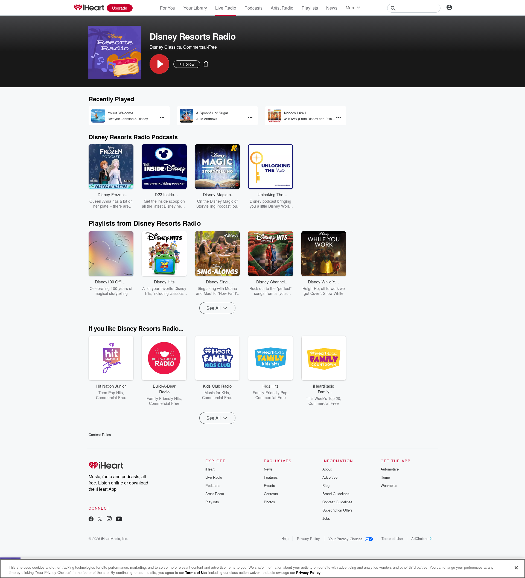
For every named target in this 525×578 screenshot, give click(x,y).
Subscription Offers (337, 510)
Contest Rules (100, 434)
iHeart (210, 469)
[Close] (516, 568)
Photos (269, 501)
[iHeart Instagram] (109, 519)
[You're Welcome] (98, 116)
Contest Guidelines (337, 501)
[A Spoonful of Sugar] (186, 116)
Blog (325, 485)
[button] (159, 64)
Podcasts (253, 8)
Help (284, 538)
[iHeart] (88, 7)
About (327, 469)
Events (269, 485)
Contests (271, 493)
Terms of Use (392, 538)
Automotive (390, 469)
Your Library (195, 8)
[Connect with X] (100, 519)
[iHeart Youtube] (119, 519)
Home (385, 477)
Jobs (326, 518)
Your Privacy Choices (345, 538)
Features (271, 477)
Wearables (389, 485)
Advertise (329, 477)
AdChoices (419, 538)
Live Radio (225, 8)
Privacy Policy (308, 538)
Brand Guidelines (335, 493)
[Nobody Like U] (274, 116)
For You (167, 8)
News (331, 8)
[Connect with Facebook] (91, 519)
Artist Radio (282, 8)
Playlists (310, 8)
